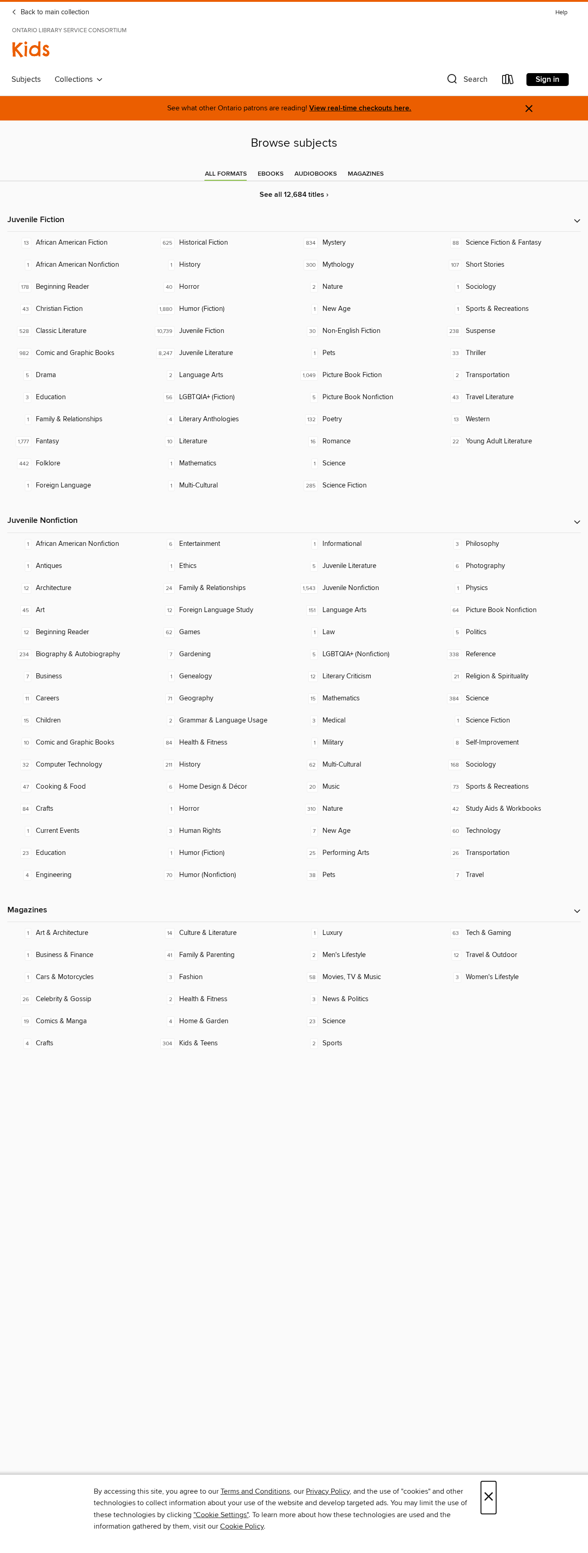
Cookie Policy (242, 1526)
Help (561, 12)
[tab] (225, 174)
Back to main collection (54, 12)
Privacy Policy (328, 1491)
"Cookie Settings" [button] (221, 1514)
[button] (466, 81)
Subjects (26, 79)
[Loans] (508, 81)
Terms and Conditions (255, 1491)
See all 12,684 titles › (294, 195)
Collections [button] (75, 79)
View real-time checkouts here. (360, 108)
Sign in (548, 79)
